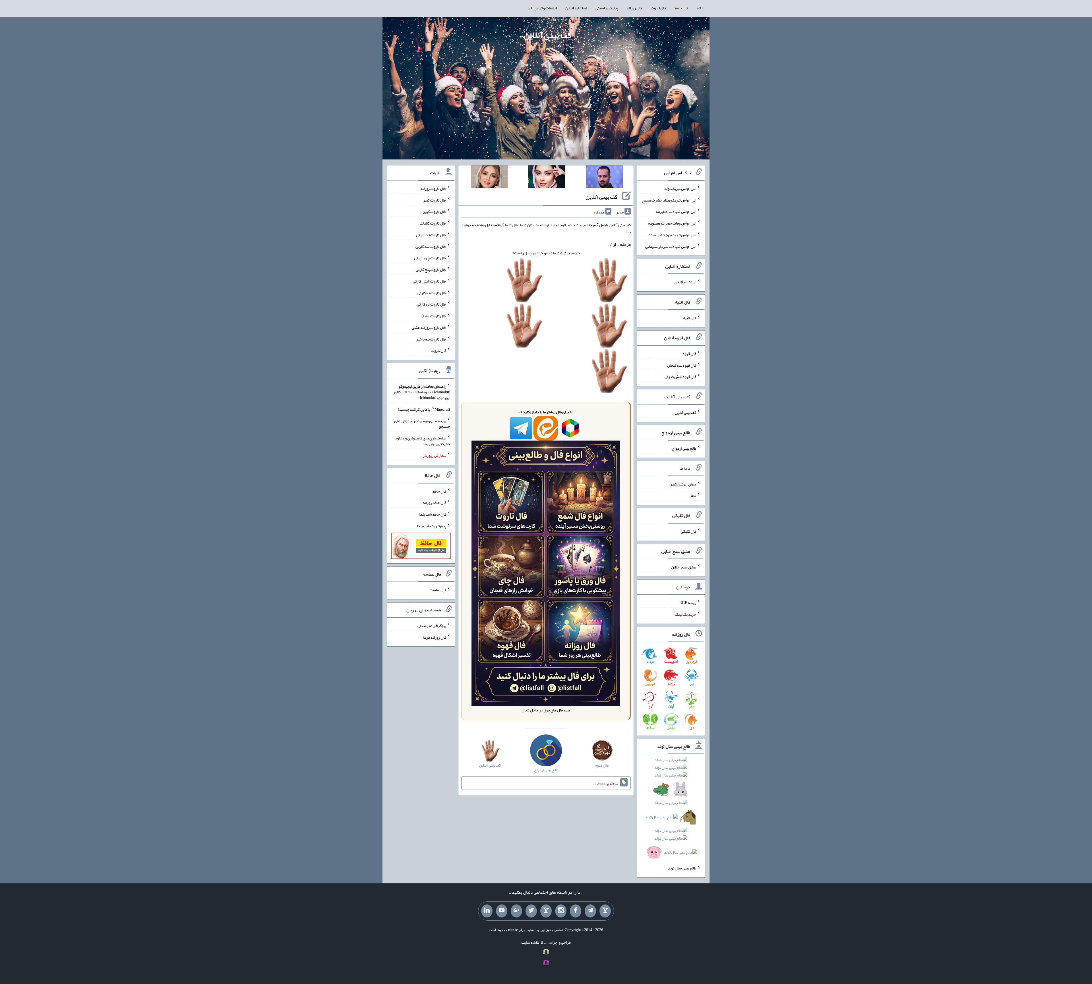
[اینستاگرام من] (560, 910)
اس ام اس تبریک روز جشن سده (672, 235)
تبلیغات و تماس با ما (542, 8)
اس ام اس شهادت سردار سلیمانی (670, 246)
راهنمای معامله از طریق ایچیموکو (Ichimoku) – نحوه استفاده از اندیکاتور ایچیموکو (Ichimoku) (421, 392)
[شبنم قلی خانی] (489, 178)
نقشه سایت (530, 942)
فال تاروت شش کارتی (429, 281)
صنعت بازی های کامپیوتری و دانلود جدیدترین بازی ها (422, 441)
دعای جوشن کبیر (683, 484)
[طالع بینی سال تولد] (671, 808)
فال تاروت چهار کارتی (430, 258)
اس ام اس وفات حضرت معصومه (672, 223)
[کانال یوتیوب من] (501, 910)
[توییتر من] (531, 910)
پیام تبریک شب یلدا (431, 526)
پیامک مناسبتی (606, 8)
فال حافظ (681, 8)
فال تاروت (658, 8)
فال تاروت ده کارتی (431, 304)
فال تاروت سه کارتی (430, 246)
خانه (700, 8)
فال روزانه (634, 8)
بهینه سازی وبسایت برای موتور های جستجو (422, 423)
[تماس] (546, 910)
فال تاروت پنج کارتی (431, 269)
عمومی (600, 783)
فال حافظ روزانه (434, 502)
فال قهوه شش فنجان (680, 377)
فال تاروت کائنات (433, 223)
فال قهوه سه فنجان (681, 365)
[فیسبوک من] (575, 910)
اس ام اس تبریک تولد (680, 188)
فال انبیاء (689, 318)
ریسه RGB (687, 603)
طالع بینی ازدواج (684, 448)
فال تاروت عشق (434, 316)
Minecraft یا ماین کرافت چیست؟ (424, 409)
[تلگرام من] (590, 910)
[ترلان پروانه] (546, 178)
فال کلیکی (688, 531)
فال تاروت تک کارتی (431, 235)
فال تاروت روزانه (433, 188)
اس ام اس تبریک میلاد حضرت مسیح (669, 200)
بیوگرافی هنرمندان (431, 626)
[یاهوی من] (605, 910)
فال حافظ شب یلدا (432, 514)
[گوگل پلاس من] (516, 910)
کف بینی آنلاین (547, 34)
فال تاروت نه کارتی (431, 292)
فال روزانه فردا (434, 637)
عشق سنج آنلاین (683, 567)
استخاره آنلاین (576, 8)
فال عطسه (438, 590)
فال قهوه (689, 354)
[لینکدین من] (487, 910)
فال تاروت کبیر (434, 200)
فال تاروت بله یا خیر (431, 339)
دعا (693, 495)
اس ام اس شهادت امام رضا (676, 211)
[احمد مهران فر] (604, 178)
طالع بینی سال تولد (682, 868)
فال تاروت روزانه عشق (429, 327)
